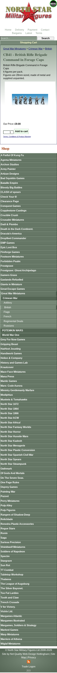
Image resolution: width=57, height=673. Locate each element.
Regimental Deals (13, 321)
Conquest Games (11, 206)
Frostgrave (7, 266)
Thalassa (6, 579)
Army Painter (8, 169)
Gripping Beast (9, 344)
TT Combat (7, 570)
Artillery (8, 302)
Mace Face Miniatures (13, 372)
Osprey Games (9, 487)
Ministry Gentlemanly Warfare (17, 390)
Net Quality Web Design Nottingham (29, 654)
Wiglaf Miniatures (10, 643)
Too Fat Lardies (10, 593)
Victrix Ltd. (7, 611)
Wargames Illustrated (13, 620)
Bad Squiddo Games (12, 178)
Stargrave (6, 560)
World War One (10, 335)
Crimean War (35, 48)
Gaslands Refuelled (12, 279)
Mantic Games (9, 381)
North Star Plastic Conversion (18, 450)
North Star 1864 (10, 408)
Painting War (8, 491)
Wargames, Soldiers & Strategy (18, 625)
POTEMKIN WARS (12, 330)
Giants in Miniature (11, 284)
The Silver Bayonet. (12, 588)
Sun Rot (5, 565)
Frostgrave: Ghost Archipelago (18, 270)
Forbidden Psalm (10, 261)
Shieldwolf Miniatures (13, 547)
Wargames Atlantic (11, 616)
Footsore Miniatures (12, 256)
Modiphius (7, 395)
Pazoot (5, 496)
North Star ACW (10, 418)
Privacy (32, 657)
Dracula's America (11, 233)
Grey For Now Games (13, 339)
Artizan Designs (10, 173)
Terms (39, 33)
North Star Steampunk (13, 464)
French (7, 316)
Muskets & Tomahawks (14, 399)
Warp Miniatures (10, 634)
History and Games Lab (14, 362)
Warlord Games (9, 630)
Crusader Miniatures (12, 220)
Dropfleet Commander (13, 238)
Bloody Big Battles (11, 187)
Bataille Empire (9, 183)
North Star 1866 (10, 413)
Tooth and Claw (10, 597)
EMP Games (8, 243)
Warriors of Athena (11, 639)
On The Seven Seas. (12, 478)
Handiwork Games (11, 353)
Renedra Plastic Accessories (17, 524)
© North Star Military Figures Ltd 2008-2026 (28, 650)
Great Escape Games (13, 289)
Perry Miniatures (10, 501)
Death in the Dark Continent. (17, 229)
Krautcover (7, 367)
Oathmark (6, 468)
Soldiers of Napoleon (13, 551)
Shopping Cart (28, 42)
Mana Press (7, 376)
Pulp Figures (8, 510)
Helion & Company (11, 358)
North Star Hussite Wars (14, 436)
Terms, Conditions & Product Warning (17, 136)
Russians (9, 325)
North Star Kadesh (11, 441)
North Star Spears (11, 459)
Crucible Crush (9, 215)
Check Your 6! (9, 196)
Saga (4, 537)
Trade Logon (28, 666)
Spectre (5, 556)
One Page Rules (10, 482)
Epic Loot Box (9, 247)
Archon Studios (10, 164)
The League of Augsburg (15, 584)
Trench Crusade (10, 602)
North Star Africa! (11, 422)
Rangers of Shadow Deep (15, 514)
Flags (7, 312)
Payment (32, 29)
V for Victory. (8, 607)
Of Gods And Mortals (12, 473)
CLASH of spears (11, 192)
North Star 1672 (10, 404)
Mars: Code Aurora (11, 385)
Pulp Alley (6, 505)
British (48, 48)
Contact (45, 29)
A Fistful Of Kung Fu (12, 155)
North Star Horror (11, 432)
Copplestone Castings (13, 210)
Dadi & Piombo (9, 224)
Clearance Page (10, 201)
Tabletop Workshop (12, 574)
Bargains (17, 33)
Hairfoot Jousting (11, 348)
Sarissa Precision (11, 542)
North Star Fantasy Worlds (16, 427)
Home (8, 29)
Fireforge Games (10, 252)
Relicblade (7, 519)
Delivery (19, 29)
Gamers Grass (9, 275)
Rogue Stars (8, 528)
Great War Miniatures (14, 48)
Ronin (4, 533)
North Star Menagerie (13, 445)
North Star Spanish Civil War (17, 455)
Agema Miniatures (11, 160)
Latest (28, 33)
